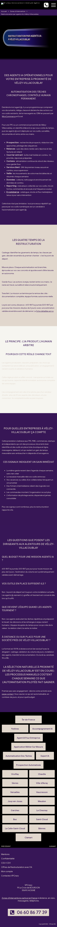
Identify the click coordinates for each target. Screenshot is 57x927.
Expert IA (45, 754)
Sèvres (15, 782)
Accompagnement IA (42, 727)
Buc (15, 818)
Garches (15, 809)
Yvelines (15, 727)
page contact (8, 694)
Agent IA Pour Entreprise (28, 736)
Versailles (15, 791)
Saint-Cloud (42, 818)
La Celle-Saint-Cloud (15, 827)
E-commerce (12, 192)
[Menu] (53, 5)
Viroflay (15, 773)
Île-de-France (28, 718)
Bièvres (42, 827)
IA (21, 107)
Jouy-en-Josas (15, 800)
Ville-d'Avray (42, 782)
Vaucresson (42, 791)
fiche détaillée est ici (45, 311)
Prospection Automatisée (28, 764)
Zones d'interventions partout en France (19, 898)
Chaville (42, 773)
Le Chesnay (42, 809)
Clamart (28, 836)
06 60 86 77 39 (32, 912)
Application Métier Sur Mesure (28, 745)
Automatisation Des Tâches (19, 754)
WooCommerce (9, 116)
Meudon (42, 800)
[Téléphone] (46, 5)
